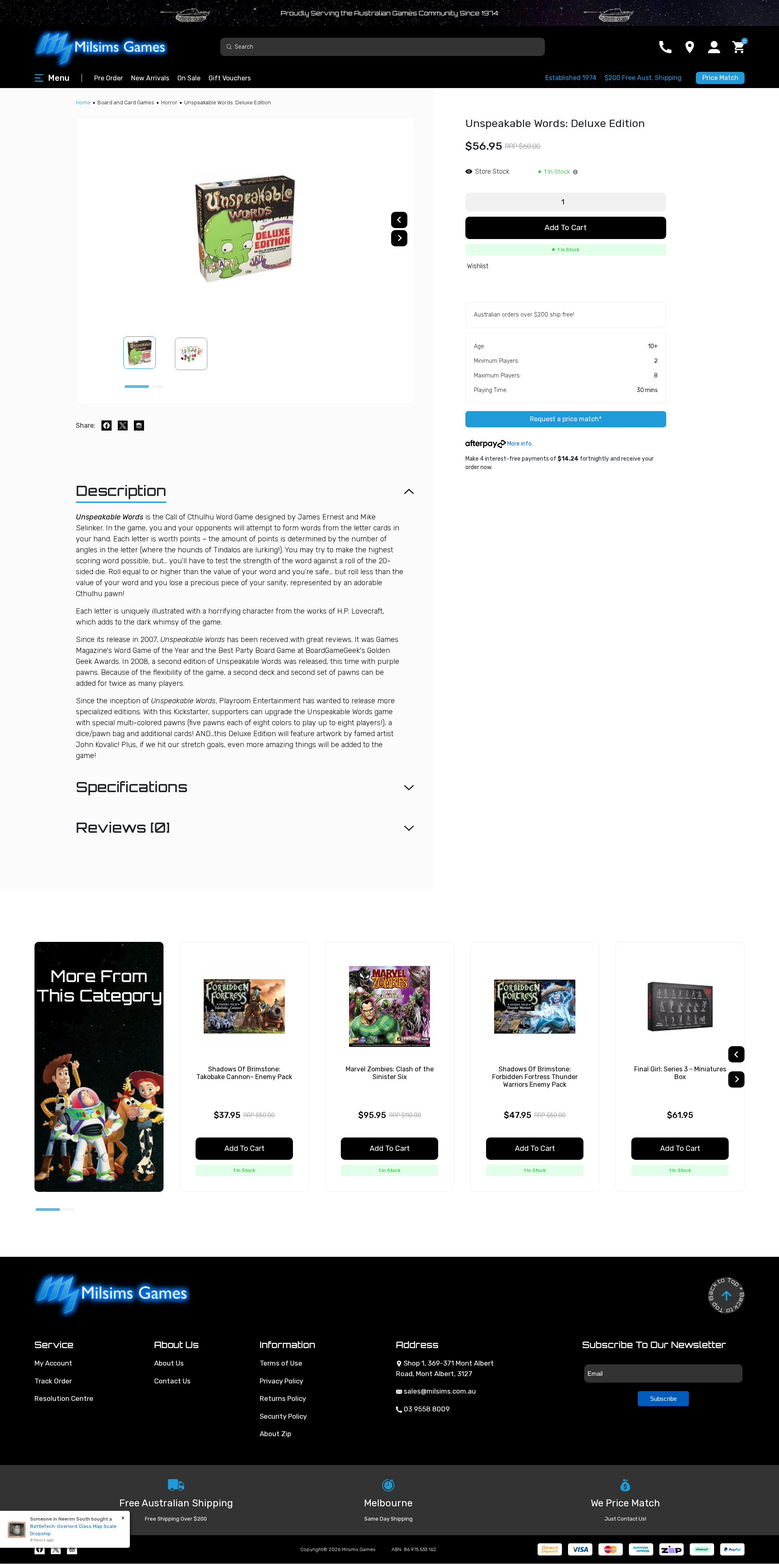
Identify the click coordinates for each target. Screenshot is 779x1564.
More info (519, 443)
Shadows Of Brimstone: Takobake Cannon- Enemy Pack (244, 1073)
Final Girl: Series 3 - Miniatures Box (680, 1073)
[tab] (137, 386)
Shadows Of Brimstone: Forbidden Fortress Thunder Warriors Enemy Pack (535, 1076)
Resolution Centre (63, 1398)
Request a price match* (566, 419)
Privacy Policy (281, 1381)
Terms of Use (281, 1363)
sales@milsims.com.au (439, 1391)
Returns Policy (283, 1398)
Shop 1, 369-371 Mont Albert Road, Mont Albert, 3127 (445, 1368)
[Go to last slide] (399, 220)
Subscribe (663, 1398)
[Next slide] (399, 238)
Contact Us (172, 1381)
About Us (169, 1363)
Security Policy (283, 1416)
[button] (144, 353)
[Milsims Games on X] (56, 1549)
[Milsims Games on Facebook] (39, 1549)
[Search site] (229, 46)
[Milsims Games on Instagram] (72, 1549)
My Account (53, 1363)
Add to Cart (565, 227)
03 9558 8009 (426, 1409)
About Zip (275, 1434)
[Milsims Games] (110, 47)
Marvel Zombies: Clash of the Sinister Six (390, 1073)
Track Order (53, 1381)
